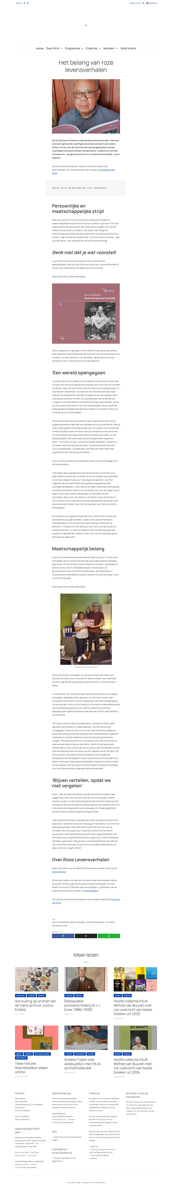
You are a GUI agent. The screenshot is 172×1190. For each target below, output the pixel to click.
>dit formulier (141, 1111)
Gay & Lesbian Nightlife (100, 1155)
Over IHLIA (52, 48)
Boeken (117, 995)
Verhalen (108, 48)
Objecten (41, 995)
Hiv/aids (91, 1054)
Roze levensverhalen (42, 1054)
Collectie (91, 48)
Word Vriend (128, 48)
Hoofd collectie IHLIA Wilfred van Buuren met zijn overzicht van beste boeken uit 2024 (133, 1065)
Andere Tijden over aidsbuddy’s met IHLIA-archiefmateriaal (83, 1063)
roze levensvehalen (95, 922)
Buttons (94, 1158)
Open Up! (94, 1146)
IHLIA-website (59, 871)
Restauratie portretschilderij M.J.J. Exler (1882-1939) (82, 1005)
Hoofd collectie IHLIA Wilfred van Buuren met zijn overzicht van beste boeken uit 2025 (133, 1007)
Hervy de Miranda (60, 922)
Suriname (110, 922)
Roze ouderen (21, 1058)
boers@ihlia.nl (91, 890)
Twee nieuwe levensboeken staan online (31, 1067)
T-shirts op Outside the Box (101, 1149)
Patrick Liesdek (77, 922)
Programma (72, 48)
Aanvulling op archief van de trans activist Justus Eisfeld (35, 1005)
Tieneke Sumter (59, 925)
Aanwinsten (20, 995)
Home (40, 48)
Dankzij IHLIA (80, 1054)
